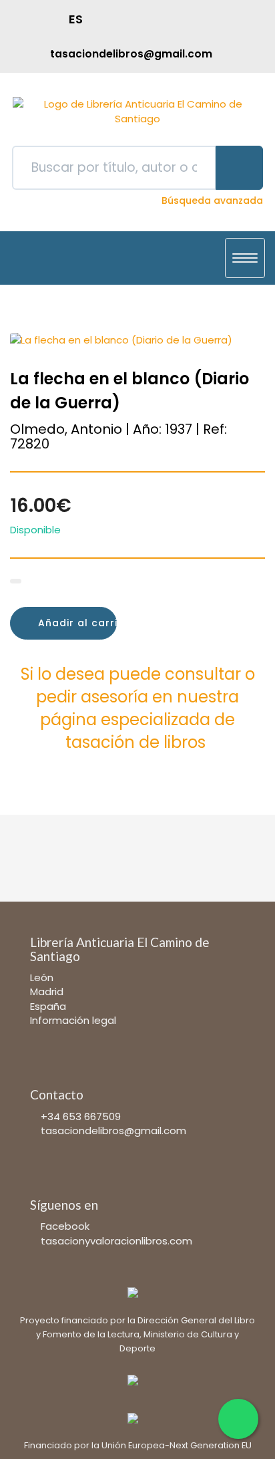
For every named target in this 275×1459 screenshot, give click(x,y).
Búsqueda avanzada (212, 200)
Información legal (73, 1020)
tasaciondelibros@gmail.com (113, 1130)
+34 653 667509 (81, 1116)
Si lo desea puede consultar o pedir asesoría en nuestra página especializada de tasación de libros (138, 708)
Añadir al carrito (76, 623)
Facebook (65, 1226)
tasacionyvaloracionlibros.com (116, 1241)
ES (76, 19)
